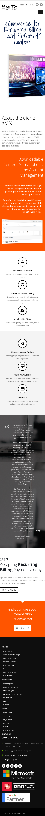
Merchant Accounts (9, 665)
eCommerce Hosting (10, 658)
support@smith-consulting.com (20, 751)
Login (32, 5)
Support (5, 708)
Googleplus (16, 766)
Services (5, 647)
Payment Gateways (9, 662)
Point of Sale (7, 698)
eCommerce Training (10, 672)
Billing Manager (8, 691)
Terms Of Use (6, 813)
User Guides (7, 713)
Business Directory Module (12, 694)
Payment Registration (10, 687)
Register (23, 5)
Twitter (7, 766)
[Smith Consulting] (9, 7)
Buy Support (7, 720)
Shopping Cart (8, 684)
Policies (6, 723)
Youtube (20, 766)
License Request (9, 730)
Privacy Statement (20, 813)
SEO (4, 669)
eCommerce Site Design (11, 655)
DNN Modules (7, 679)
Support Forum (8, 716)
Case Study (10, 590)
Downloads (7, 727)
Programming (7, 651)
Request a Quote (11, 760)
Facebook (3, 766)
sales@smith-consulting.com (19, 755)
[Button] (40, 12)
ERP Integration (8, 676)
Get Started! (22, 628)
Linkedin (12, 766)
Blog (4, 701)
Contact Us (6, 734)
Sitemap (6, 705)
